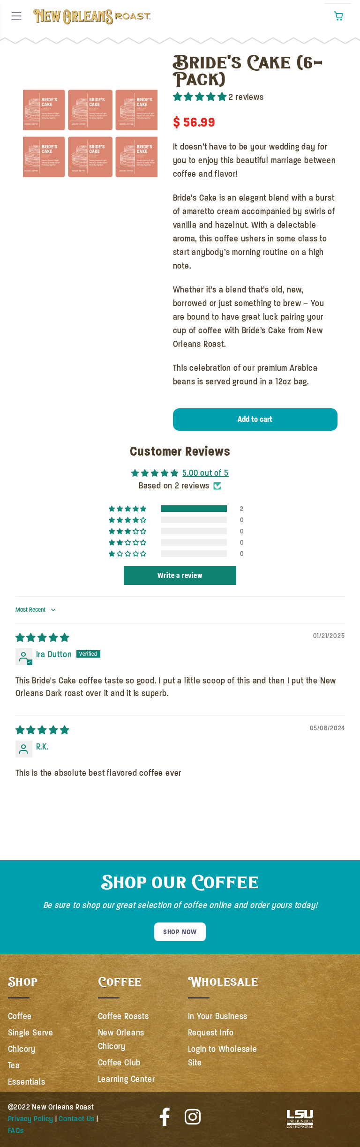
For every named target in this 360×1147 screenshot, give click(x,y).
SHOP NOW (180, 932)
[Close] (28, 59)
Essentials (26, 1082)
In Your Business (218, 1016)
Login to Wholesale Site (222, 1056)
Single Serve (31, 1032)
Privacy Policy (30, 1119)
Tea (14, 1065)
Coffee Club (119, 1062)
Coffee (20, 1016)
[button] (338, 16)
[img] (42, 638)
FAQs (16, 1130)
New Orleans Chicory (121, 1039)
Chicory (22, 1049)
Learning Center (126, 1079)
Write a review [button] (180, 575)
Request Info (211, 1032)
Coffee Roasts (123, 1016)
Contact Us (77, 1119)
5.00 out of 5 (205, 473)
